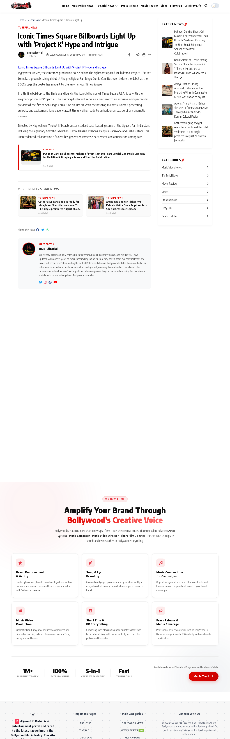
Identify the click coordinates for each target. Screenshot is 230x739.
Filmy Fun (176, 5)
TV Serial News (105, 5)
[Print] (144, 54)
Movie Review (149, 5)
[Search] (206, 5)
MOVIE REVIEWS (129, 730)
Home (65, 5)
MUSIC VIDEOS (132, 737)
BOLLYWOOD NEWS (132, 723)
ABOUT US (85, 723)
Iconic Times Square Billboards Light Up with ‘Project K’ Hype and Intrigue (62, 67)
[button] (215, 5)
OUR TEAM (85, 737)
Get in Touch (201, 676)
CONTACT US (86, 730)
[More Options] (149, 54)
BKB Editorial (35, 52)
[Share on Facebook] (129, 54)
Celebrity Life (193, 5)
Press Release (129, 5)
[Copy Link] (138, 54)
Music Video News (82, 5)
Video (163, 5)
